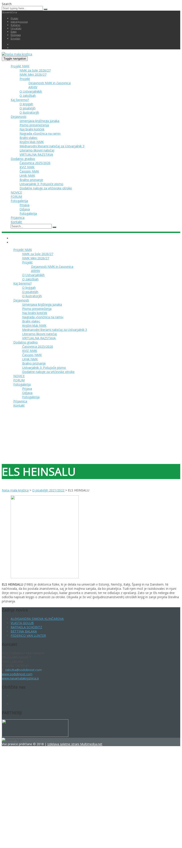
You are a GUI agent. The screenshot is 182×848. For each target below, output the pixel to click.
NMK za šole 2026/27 (35, 70)
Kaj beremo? (20, 100)
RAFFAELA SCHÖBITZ (26, 627)
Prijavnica (17, 217)
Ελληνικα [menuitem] (16, 35)
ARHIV (32, 87)
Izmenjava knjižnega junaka (39, 121)
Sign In (37, 840)
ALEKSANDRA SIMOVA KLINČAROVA (37, 619)
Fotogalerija (19, 201)
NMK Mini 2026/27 (33, 74)
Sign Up (27, 840)
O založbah (28, 95)
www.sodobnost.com (17, 674)
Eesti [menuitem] (14, 31)
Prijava (24, 205)
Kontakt (16, 222)
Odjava (25, 209)
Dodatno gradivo (23, 159)
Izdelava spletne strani (63, 744)
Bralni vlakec (29, 138)
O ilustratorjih (29, 112)
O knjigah (26, 104)
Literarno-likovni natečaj (37, 150)
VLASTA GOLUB (22, 623)
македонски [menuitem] (19, 21)
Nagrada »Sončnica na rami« (40, 133)
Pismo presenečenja (34, 125)
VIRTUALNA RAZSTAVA (36, 154)
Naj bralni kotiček (32, 129)
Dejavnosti (18, 116)
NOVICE (16, 192)
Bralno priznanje (31, 180)
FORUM (16, 196)
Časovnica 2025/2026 (35, 163)
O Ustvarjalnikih (31, 91)
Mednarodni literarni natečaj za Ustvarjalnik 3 (52, 146)
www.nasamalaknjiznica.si (20, 678)
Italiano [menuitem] (15, 25)
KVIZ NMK (27, 167)
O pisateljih (28, 108)
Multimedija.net (91, 744)
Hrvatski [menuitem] (16, 28)
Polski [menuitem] (14, 18)
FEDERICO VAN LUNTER (28, 635)
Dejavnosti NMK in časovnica (49, 83)
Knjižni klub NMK (32, 142)
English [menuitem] (15, 38)
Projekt (25, 79)
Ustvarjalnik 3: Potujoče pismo (41, 184)
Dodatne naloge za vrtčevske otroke (46, 188)
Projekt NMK (20, 66)
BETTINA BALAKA (24, 631)
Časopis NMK (29, 171)
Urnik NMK (27, 175)
